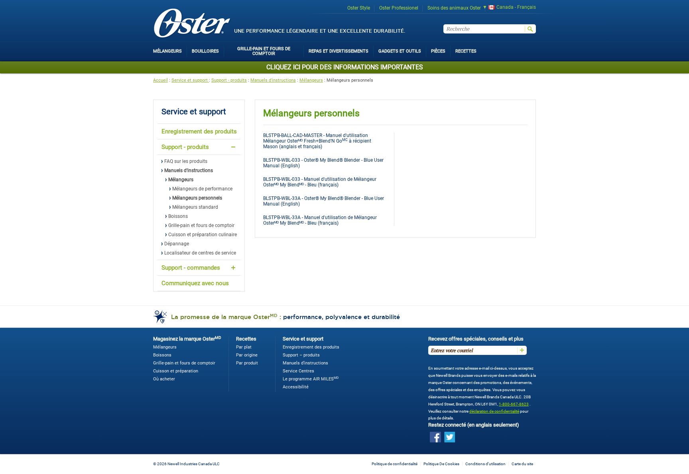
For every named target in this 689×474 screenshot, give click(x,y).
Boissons (178, 216)
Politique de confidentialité (394, 464)
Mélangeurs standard (195, 207)
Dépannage (176, 244)
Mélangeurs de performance (202, 189)
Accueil (160, 80)
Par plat (244, 347)
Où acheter (164, 379)
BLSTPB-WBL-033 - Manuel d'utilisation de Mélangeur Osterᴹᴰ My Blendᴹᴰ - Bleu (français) (319, 182)
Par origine (247, 355)
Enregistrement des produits (199, 131)
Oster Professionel (398, 8)
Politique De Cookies (441, 464)
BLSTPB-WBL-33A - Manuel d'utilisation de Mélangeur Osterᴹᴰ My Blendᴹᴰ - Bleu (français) (320, 220)
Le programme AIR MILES (311, 379)
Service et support (190, 80)
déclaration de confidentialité (494, 411)
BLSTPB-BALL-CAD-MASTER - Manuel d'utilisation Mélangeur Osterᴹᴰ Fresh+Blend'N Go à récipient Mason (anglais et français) (317, 141)
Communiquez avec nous (195, 283)
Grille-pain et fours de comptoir (201, 225)
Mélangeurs (311, 80)
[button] (506, 8)
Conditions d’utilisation (485, 464)
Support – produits (301, 355)
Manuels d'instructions (273, 80)
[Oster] (192, 23)
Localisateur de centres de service (200, 253)
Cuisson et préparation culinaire (202, 234)
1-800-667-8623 (514, 404)
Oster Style (358, 8)
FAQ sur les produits (185, 161)
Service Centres (298, 371)
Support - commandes (190, 267)
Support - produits (229, 80)
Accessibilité (296, 387)
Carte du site (522, 464)
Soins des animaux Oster (454, 8)
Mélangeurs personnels (197, 198)
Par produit (247, 363)
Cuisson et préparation (175, 371)
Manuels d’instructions (305, 363)
